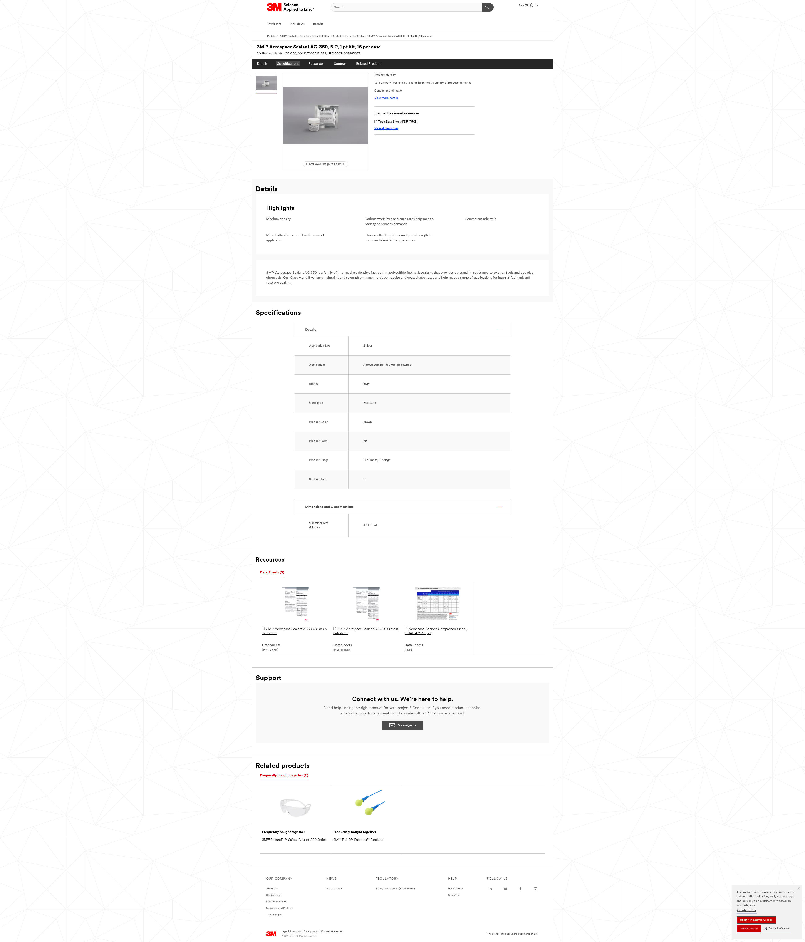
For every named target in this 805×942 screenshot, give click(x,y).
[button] (777, 928)
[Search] (488, 7)
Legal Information (291, 931)
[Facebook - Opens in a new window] (520, 889)
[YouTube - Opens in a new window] (505, 889)
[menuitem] (262, 63)
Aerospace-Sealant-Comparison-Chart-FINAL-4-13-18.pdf (436, 631)
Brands (318, 24)
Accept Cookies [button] (749, 929)
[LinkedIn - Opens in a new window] (490, 889)
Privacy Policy (311, 931)
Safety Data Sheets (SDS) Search (395, 888)
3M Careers (273, 895)
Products (274, 24)
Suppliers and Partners (279, 908)
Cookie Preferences (331, 931)
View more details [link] (386, 98)
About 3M (272, 888)
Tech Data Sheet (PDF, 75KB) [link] (397, 121)
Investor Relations (276, 901)
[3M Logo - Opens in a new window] (290, 7)
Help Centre (455, 888)
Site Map (453, 895)
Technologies (274, 914)
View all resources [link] (386, 128)
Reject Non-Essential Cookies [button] (756, 920)
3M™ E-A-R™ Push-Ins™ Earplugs (358, 840)
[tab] (272, 572)
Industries (297, 24)
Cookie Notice (746, 910)
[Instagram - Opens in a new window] (535, 889)
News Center (334, 888)
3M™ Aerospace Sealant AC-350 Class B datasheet (365, 631)
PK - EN (523, 5)
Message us (406, 725)
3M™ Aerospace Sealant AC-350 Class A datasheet (294, 631)
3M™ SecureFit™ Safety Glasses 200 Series (294, 840)
